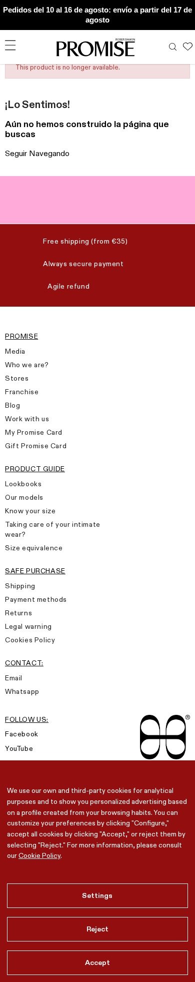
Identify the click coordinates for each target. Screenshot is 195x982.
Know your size (30, 510)
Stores (17, 378)
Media (15, 351)
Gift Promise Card (35, 445)
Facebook (21, 733)
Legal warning (28, 626)
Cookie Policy (39, 855)
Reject (97, 928)
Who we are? (27, 364)
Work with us (27, 418)
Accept (97, 962)
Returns (18, 612)
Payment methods (36, 599)
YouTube (19, 748)
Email (13, 677)
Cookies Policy (30, 639)
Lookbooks (23, 483)
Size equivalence (34, 547)
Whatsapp (22, 691)
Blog (12, 405)
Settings (97, 895)
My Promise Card (33, 432)
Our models (24, 497)
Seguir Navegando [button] (37, 153)
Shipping (20, 585)
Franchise (21, 391)
